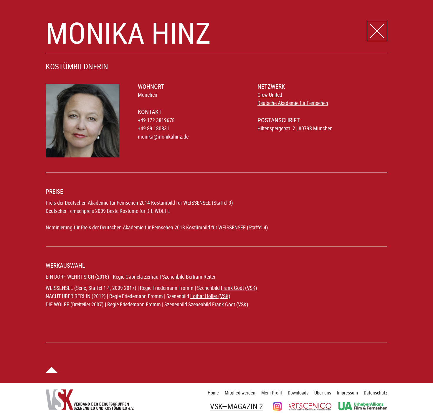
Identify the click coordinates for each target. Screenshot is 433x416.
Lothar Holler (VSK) (210, 296)
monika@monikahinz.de (163, 136)
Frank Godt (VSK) (239, 287)
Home (213, 392)
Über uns (322, 392)
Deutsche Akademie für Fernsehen (292, 102)
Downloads (298, 392)
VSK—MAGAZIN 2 (236, 406)
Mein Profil (271, 392)
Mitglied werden (240, 392)
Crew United (269, 94)
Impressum (347, 392)
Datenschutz (375, 392)
